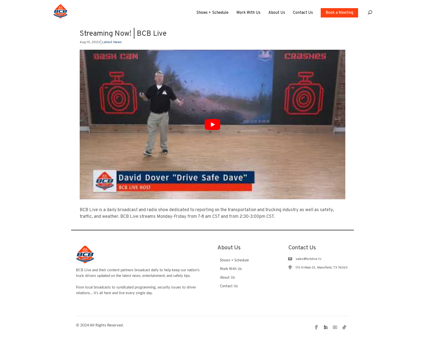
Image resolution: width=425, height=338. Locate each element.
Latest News (112, 42)
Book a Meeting (339, 12)
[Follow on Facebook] (316, 327)
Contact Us (303, 13)
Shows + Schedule (212, 13)
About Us (276, 13)
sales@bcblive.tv (308, 259)
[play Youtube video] (212, 124)
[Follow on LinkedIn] (326, 327)
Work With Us (248, 13)
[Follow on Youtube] (335, 327)
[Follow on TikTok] (344, 327)
